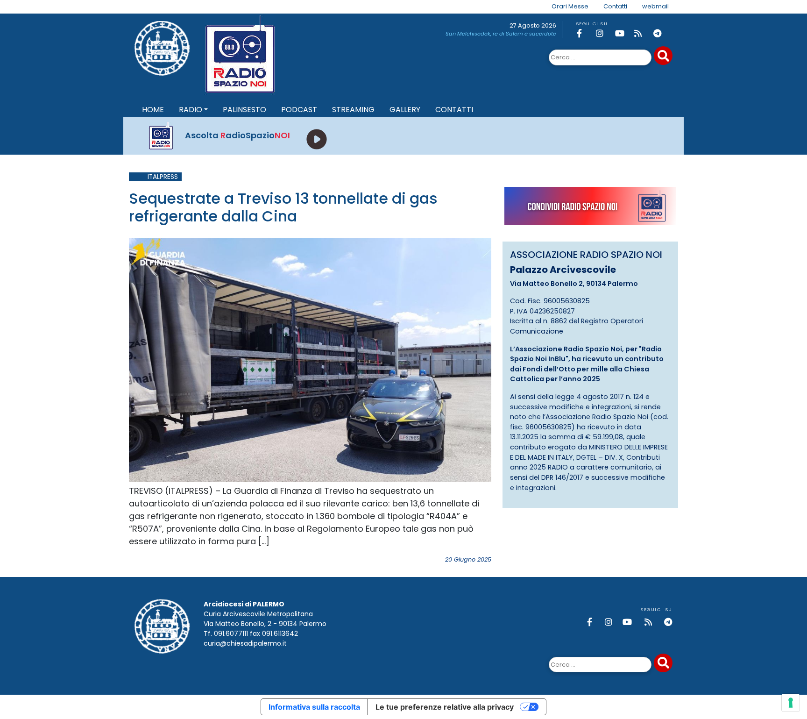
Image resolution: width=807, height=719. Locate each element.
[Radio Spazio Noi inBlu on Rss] (642, 33)
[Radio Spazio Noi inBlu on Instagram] (603, 33)
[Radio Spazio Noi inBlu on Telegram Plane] (661, 33)
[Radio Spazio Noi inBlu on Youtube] (623, 33)
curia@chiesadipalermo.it (245, 643)
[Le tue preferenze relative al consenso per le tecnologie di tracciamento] (791, 703)
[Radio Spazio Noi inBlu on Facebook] (584, 33)
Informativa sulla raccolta (314, 707)
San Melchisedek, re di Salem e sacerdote (501, 33)
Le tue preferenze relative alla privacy (444, 707)
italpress (163, 176)
